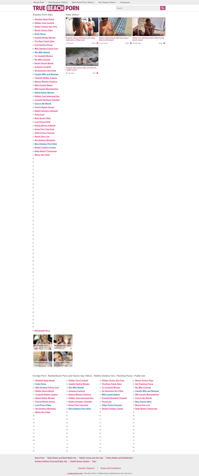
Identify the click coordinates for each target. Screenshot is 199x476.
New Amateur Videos (58, 2)
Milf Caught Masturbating (46, 89)
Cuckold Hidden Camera (46, 78)
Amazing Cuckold (43, 67)
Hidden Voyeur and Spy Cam (91, 458)
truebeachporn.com (75, 473)
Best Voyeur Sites (43, 118)
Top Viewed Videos (107, 2)
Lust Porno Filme (42, 122)
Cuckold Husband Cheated (47, 100)
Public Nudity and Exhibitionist (119, 458)
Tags (94, 461)
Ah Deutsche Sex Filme (45, 70)
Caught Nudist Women (45, 37)
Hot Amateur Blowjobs (45, 140)
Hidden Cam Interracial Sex (47, 96)
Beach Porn (39, 2)
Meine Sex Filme (42, 155)
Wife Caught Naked (43, 85)
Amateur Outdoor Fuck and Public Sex (51, 461)
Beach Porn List (42, 136)
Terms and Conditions (110, 468)
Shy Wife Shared (42, 52)
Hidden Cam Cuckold (44, 23)
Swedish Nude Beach (44, 19)
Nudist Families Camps (45, 147)
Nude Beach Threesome (46, 151)
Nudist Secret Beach (44, 63)
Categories (125, 2)
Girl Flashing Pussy (44, 45)
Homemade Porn (42, 330)
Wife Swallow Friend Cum (46, 48)
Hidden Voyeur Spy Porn (46, 27)
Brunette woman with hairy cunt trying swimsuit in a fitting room (80, 39)
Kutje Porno (40, 34)
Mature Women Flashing (46, 81)
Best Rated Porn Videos (83, 2)
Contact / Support (86, 468)
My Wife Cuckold (42, 59)
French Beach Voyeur (44, 107)
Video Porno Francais (45, 133)
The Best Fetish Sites (44, 41)
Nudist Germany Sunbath (46, 111)
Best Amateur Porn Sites (46, 144)
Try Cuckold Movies (44, 56)
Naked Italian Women (44, 92)
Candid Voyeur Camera (79, 461)
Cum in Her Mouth (43, 103)
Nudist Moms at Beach (45, 125)
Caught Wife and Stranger (46, 74)
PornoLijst (39, 114)
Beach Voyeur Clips (44, 30)
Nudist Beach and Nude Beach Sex (61, 458)
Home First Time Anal (44, 129)
